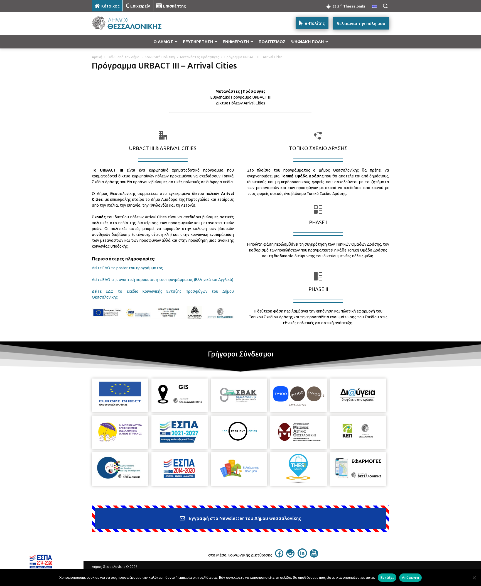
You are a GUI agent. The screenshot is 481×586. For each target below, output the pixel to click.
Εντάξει (387, 577)
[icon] (279, 556)
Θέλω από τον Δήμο (123, 57)
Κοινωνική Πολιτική (160, 57)
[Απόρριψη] (474, 577)
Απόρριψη (410, 577)
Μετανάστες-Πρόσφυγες (199, 57)
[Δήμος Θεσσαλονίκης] (136, 23)
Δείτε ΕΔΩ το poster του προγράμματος (127, 268)
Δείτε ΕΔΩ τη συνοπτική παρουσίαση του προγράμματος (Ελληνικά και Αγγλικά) (162, 279)
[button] (385, 6)
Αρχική (97, 57)
